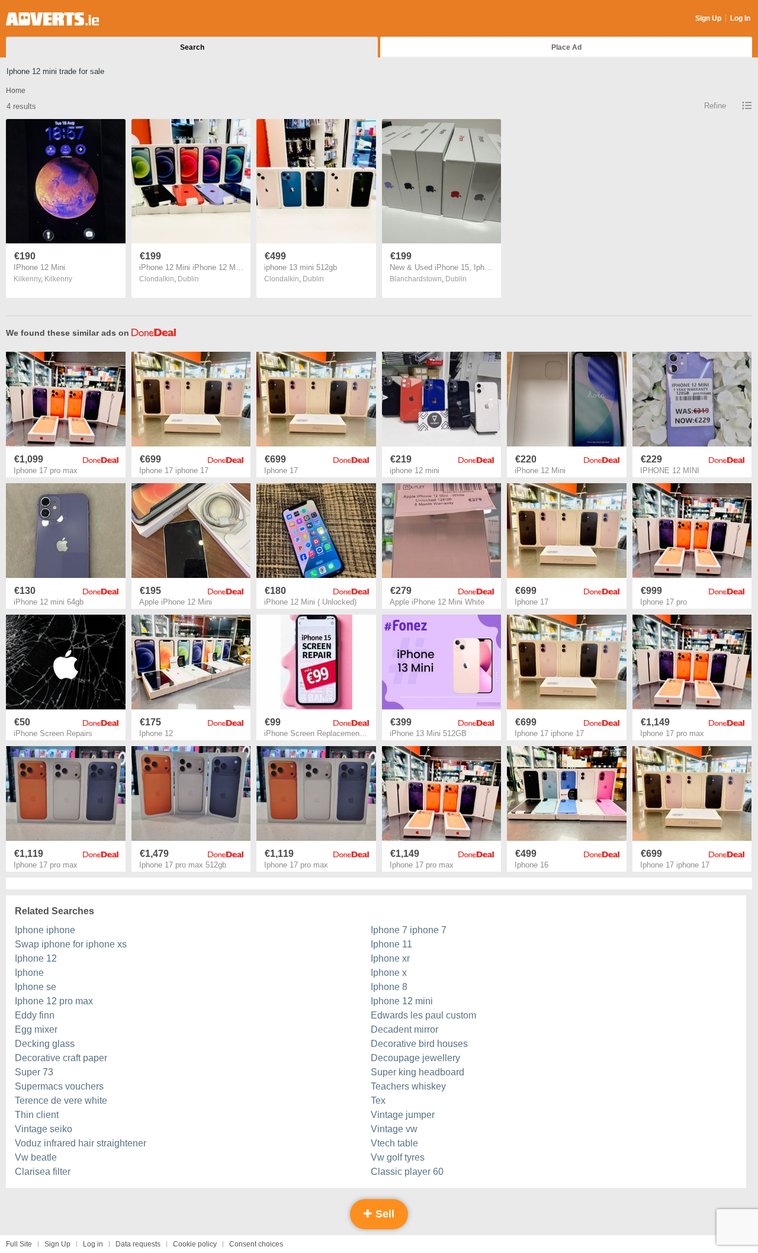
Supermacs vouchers (59, 1086)
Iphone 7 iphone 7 (409, 930)
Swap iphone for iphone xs (71, 944)
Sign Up (708, 18)
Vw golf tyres (398, 1157)
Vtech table (394, 1143)
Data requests (137, 1244)
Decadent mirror (404, 1029)
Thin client (37, 1115)
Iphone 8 (389, 987)
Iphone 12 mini (402, 1001)
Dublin (188, 279)
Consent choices (256, 1244)
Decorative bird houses (419, 1044)
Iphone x (389, 973)
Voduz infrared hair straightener (80, 1143)
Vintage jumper (403, 1115)
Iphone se (35, 987)
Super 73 (34, 1072)
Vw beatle (36, 1157)
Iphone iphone (45, 930)
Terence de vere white (61, 1100)
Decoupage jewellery (415, 1058)
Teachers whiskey (408, 1086)
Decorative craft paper (61, 1058)
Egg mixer (36, 1029)
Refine (715, 105)
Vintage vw (394, 1129)
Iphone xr (390, 958)
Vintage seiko (43, 1129)
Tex (378, 1100)
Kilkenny (58, 279)
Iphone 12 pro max (54, 1001)
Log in (93, 1244)
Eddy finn (34, 1015)
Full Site (19, 1244)
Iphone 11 (391, 944)
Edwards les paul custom (423, 1015)
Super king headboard (417, 1072)
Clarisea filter (42, 1172)
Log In (740, 18)
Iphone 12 (36, 958)
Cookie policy (195, 1244)
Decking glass (45, 1044)
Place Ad (566, 47)
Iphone (29, 973)
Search (192, 47)
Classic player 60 (407, 1172)
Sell (383, 1214)
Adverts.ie (52, 18)
